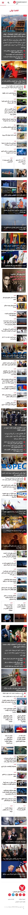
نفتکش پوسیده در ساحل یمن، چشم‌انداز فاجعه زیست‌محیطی (10, 597)
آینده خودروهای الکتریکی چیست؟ (21, 809)
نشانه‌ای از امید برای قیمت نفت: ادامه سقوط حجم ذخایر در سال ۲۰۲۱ (13, 442)
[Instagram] (16, 894)
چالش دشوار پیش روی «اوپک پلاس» (14, 666)
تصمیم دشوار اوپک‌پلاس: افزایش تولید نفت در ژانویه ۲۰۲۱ (13, 450)
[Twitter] (20, 894)
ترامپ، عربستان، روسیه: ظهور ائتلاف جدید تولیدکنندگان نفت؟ (8, 800)
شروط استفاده (22, 899)
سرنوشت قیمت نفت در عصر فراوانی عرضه (13, 696)
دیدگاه (15, 125)
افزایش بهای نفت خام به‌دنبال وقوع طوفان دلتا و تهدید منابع (8, 589)
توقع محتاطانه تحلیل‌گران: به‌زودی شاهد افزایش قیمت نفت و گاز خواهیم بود (9, 792)
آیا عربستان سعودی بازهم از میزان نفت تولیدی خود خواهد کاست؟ (8, 702)
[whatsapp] (9, 894)
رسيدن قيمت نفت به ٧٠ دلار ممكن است (9, 338)
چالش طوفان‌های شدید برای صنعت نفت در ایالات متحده (7, 718)
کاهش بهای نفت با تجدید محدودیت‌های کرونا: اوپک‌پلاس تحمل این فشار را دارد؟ (9, 556)
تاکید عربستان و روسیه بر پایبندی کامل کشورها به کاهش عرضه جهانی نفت (10, 760)
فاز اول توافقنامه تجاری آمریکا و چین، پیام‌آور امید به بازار (14, 875)
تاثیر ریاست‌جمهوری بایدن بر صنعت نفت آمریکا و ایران (9, 564)
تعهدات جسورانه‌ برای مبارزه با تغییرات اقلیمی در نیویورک (8, 607)
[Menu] (3, 2)
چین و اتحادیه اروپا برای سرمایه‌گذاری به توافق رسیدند (9, 388)
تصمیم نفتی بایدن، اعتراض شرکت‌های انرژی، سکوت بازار (9, 364)
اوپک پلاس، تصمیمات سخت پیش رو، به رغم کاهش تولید (14, 357)
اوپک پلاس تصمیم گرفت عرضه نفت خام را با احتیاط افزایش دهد (13, 446)
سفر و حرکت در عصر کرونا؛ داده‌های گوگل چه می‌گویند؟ (9, 783)
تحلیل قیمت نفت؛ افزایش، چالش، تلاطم (15, 195)
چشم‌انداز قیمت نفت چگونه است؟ (14, 54)
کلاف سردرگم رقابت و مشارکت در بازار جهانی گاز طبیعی (14, 663)
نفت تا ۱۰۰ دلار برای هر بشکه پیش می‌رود (20, 162)
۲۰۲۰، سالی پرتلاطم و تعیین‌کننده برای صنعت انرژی (9, 404)
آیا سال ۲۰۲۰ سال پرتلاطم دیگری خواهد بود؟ (14, 859)
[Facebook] (24, 894)
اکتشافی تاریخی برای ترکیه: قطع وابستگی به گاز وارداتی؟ (21, 718)
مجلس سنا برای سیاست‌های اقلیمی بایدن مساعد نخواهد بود (15, 547)
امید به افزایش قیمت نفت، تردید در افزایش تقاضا (15, 429)
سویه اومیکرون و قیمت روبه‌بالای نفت (10, 314)
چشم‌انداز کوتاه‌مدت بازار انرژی (8, 766)
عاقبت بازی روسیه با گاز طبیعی (7, 161)
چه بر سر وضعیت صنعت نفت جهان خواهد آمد (13, 694)
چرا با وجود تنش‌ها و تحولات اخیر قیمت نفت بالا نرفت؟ (13, 57)
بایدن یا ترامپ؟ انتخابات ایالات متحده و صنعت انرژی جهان (14, 645)
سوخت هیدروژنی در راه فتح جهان (9, 775)
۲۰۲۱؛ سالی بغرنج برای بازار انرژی (9, 298)
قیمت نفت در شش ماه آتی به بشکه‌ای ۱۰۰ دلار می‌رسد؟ (15, 228)
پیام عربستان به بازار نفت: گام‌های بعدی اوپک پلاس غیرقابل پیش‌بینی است (9, 323)
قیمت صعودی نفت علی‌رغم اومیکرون (15, 266)
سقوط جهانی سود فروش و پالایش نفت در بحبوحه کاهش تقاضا (13, 51)
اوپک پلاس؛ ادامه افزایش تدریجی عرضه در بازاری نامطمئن (15, 247)
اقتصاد (25, 15)
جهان (15, 141)
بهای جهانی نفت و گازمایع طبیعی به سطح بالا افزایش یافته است (9, 373)
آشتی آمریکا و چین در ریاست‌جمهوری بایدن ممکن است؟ (15, 513)
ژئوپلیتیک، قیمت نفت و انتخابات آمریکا (16, 842)
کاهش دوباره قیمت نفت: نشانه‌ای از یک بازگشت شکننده (10, 710)
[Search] (8, 2)
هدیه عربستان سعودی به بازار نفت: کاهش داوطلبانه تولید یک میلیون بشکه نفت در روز (8, 381)
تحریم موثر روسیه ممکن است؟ (10, 306)
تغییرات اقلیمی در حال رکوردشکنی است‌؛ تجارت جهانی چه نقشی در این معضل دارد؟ (10, 111)
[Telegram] (13, 894)
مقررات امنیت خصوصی (20, 902)
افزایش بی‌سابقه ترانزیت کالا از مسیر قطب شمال (9, 396)
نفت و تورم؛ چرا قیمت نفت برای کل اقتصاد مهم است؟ (15, 211)
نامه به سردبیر (11, 899)
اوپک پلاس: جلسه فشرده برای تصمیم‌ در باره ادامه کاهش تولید (8, 487)
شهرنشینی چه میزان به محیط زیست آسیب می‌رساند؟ (9, 144)
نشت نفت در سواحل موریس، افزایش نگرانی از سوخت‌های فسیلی (20, 738)
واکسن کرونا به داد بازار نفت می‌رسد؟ (14, 478)
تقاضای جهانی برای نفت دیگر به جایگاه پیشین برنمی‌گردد (14, 689)
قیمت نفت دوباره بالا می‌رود (9, 135)
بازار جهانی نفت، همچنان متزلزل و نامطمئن (21, 607)
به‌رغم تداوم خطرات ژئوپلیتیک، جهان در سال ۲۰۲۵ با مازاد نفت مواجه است (14, 35)
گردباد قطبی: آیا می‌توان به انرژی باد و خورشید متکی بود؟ (8, 330)
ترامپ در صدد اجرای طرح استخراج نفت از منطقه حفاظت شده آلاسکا (8, 739)
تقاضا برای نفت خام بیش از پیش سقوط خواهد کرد (13, 659)
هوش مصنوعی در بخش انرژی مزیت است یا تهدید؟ (8, 152)
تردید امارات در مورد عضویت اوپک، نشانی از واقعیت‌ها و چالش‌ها (9, 495)
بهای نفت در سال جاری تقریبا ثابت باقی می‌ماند (9, 102)
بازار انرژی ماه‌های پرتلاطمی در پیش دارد (8, 128)
